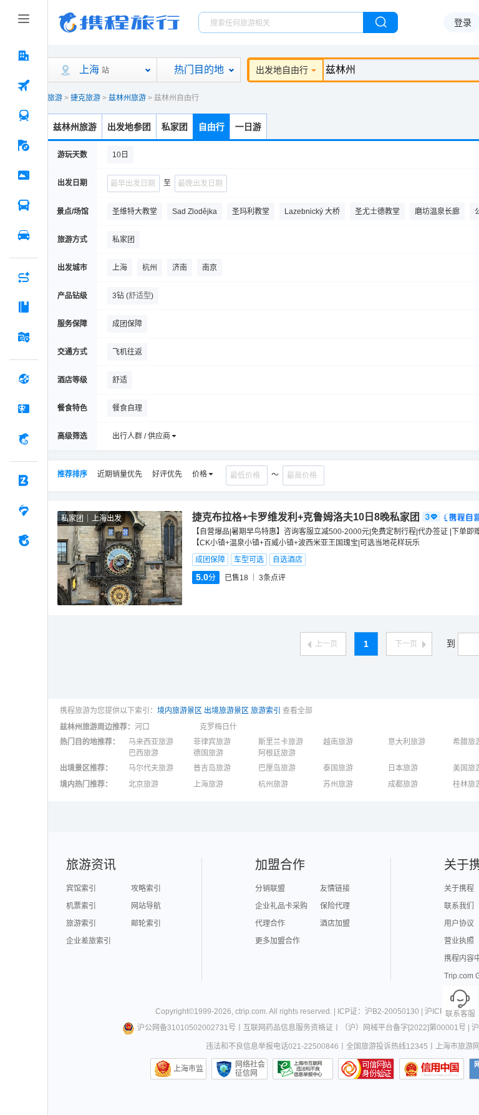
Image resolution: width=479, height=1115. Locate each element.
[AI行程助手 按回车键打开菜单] (23, 277)
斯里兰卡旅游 (280, 742)
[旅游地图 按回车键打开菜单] (23, 337)
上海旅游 (208, 784)
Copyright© (174, 1011)
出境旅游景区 (226, 710)
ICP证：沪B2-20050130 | (381, 1011)
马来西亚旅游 (150, 742)
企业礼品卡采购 (281, 906)
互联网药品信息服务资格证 (288, 1027)
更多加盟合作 (277, 941)
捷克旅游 (85, 98)
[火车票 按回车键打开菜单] (23, 115)
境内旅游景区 (179, 710)
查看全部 (297, 710)
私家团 (175, 127)
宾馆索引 (81, 888)
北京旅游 (143, 784)
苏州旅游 (338, 784)
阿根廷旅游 (277, 753)
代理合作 (270, 923)
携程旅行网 (119, 22)
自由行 (211, 127)
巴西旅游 (143, 753)
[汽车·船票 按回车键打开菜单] (23, 205)
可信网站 (366, 1068)
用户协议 (459, 923)
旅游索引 (266, 710)
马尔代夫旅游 (150, 768)
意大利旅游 (406, 742)
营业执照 (459, 941)
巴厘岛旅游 (277, 768)
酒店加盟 (335, 923)
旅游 (54, 98)
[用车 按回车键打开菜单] (23, 235)
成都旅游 (403, 784)
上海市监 (188, 1068)
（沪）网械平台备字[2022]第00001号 (403, 1027)
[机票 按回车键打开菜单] (23, 85)
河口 (142, 727)
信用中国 (431, 1068)
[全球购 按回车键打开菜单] (23, 379)
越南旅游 (338, 742)
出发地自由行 (282, 70)
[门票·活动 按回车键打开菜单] (23, 175)
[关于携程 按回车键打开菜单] (23, 540)
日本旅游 (403, 768)
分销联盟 (270, 888)
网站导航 (146, 906)
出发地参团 (129, 127)
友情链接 (335, 888)
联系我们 (459, 906)
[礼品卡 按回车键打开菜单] (23, 409)
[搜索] (380, 22)
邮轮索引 (146, 923)
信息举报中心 (303, 1068)
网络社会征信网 (250, 1069)
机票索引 (81, 906)
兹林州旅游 (127, 98)
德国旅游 (208, 753)
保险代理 (335, 906)
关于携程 (459, 888)
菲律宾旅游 (212, 742)
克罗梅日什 (218, 727)
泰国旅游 (338, 768)
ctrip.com (250, 1011)
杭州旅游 (273, 784)
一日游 (248, 127)
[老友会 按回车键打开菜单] (23, 510)
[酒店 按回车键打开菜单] (23, 55)
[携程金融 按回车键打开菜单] (23, 439)
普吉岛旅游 (212, 768)
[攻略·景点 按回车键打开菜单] (23, 307)
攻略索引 (146, 888)
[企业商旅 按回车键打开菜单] (23, 480)
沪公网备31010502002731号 (186, 1027)
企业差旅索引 (88, 941)
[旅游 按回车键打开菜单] (23, 145)
